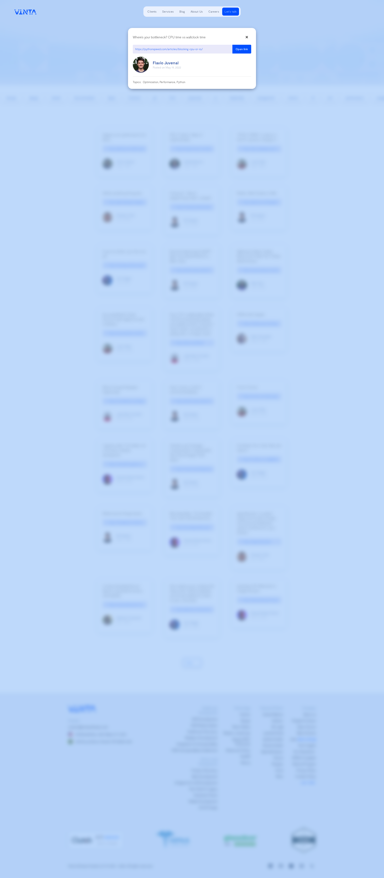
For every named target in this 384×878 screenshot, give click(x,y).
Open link (242, 49)
